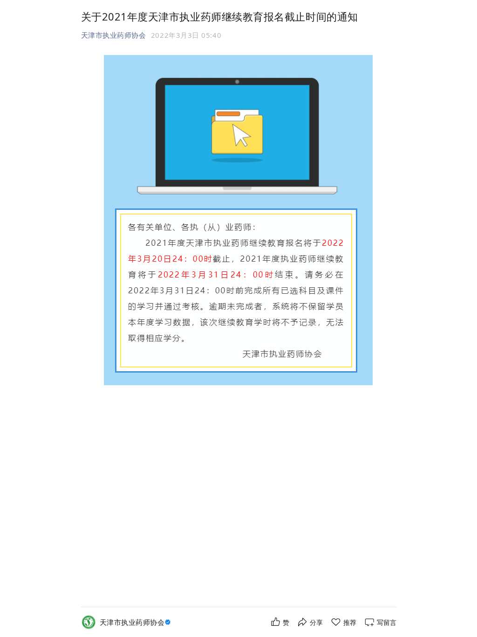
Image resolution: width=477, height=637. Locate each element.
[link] (136, 622)
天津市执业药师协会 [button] (113, 35)
